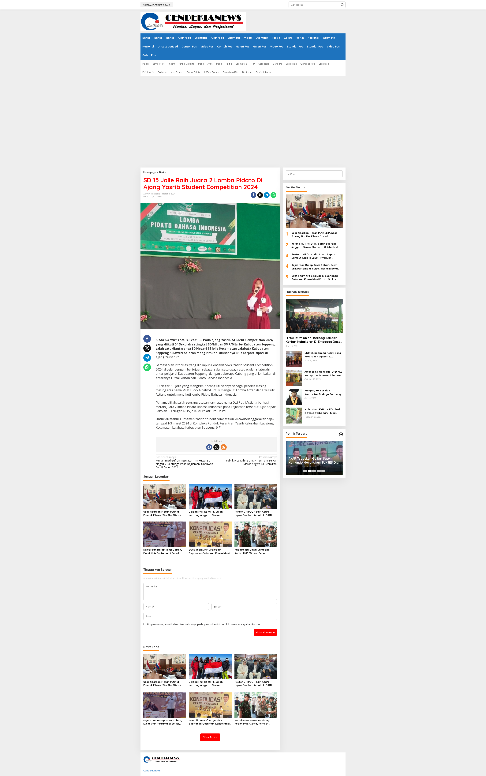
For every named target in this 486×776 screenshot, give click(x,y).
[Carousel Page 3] (314, 471)
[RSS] (224, 447)
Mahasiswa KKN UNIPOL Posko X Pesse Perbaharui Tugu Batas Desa (323, 411)
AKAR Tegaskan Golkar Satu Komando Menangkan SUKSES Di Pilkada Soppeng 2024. (313, 461)
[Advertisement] (243, 104)
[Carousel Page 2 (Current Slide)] (310, 471)
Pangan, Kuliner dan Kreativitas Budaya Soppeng (323, 392)
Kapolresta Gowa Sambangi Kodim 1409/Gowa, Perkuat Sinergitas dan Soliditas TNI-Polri (255, 551)
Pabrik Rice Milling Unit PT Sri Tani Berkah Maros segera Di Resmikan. (251, 460)
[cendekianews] (193, 21)
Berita (146, 196)
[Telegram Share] (267, 195)
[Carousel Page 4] (319, 471)
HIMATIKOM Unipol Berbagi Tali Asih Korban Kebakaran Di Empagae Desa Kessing (313, 340)
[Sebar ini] (253, 195)
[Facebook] (209, 447)
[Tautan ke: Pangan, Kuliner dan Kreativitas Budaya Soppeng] (294, 396)
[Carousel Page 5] (323, 471)
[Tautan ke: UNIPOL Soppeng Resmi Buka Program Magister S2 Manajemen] (294, 359)
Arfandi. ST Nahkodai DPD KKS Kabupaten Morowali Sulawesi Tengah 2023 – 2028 (323, 373)
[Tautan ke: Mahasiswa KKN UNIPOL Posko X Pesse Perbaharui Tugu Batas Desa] (294, 415)
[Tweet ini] (260, 195)
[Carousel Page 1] (305, 471)
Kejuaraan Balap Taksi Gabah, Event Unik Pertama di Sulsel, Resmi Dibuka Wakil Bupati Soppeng (162, 551)
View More (210, 737)
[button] (342, 5)
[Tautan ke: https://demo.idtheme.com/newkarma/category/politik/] (341, 434)
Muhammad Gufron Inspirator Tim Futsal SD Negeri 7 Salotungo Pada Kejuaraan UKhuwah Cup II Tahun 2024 (184, 462)
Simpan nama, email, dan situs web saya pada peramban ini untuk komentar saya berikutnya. (204, 624)
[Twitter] (216, 447)
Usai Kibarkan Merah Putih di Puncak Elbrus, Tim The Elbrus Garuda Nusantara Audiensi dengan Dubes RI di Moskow (162, 513)
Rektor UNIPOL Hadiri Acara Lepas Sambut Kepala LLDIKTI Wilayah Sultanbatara (253, 513)
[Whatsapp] (273, 195)
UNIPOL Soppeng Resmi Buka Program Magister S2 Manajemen (323, 354)
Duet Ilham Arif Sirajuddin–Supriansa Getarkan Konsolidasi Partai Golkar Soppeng (209, 551)
